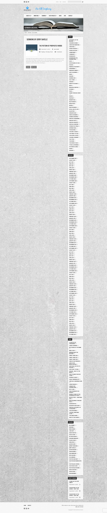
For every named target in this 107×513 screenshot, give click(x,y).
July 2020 (71, 184)
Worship (71, 150)
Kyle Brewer (72, 457)
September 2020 (73, 180)
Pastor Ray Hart (73, 465)
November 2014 (72, 310)
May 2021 (71, 165)
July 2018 (71, 229)
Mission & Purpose (73, 87)
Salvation (71, 111)
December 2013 (72, 330)
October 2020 (72, 178)
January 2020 (72, 195)
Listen (34, 67)
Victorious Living (73, 146)
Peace (70, 91)
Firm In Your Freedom (74, 361)
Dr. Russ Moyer (73, 436)
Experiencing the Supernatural (73, 58)
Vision (70, 148)
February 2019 (72, 216)
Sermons (29, 32)
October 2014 (72, 312)
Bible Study (72, 350)
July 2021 (71, 162)
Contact (29, 505)
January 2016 (72, 285)
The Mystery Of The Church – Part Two (74, 488)
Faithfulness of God (74, 63)
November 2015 (72, 289)
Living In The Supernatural (72, 387)
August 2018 (72, 227)
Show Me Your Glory (74, 405)
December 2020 (72, 175)
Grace (70, 74)
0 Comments (59, 51)
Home (57, 1)
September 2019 (73, 203)
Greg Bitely (72, 442)
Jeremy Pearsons (73, 445)
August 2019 (72, 205)
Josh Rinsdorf (72, 453)
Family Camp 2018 (73, 359)
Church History (73, 50)
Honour (71, 81)
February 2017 (72, 261)
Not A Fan (71, 389)
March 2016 (72, 282)
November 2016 (72, 267)
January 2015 (72, 308)
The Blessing (72, 129)
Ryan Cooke (72, 471)
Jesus (70, 85)
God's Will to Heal (74, 369)
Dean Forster (72, 432)
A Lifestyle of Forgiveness (72, 343)
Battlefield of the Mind (75, 347)
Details (28, 67)
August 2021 (72, 160)
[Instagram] (26, 1)
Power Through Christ (75, 93)
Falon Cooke (72, 440)
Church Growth (73, 48)
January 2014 (72, 328)
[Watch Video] (79, 491)
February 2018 (72, 238)
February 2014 (72, 327)
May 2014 (71, 321)
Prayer (71, 96)
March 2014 (72, 325)
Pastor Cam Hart (73, 459)
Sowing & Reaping (73, 116)
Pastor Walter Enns (74, 467)
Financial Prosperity (74, 66)
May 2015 (71, 300)
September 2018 (73, 225)
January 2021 (72, 173)
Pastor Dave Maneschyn (75, 460)
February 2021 (72, 171)
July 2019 (71, 207)
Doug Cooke (72, 434)
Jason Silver (72, 444)
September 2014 (73, 313)
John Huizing (72, 451)
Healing (71, 76)
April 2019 (71, 212)
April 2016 (71, 280)
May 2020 (71, 188)
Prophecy (43, 51)
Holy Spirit (72, 79)
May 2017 (71, 255)
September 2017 (73, 248)
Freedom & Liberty (73, 70)
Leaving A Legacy (73, 377)
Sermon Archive (31, 27)
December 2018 (72, 220)
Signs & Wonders (73, 114)
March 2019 (72, 214)
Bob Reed (71, 427)
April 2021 (71, 167)
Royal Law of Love (73, 109)
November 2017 (72, 244)
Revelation (72, 103)
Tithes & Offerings (74, 144)
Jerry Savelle (34, 32)
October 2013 (72, 334)
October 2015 (72, 291)
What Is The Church (74, 417)
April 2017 (71, 257)
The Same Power (73, 415)
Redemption (72, 99)
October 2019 (72, 201)
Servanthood (72, 113)
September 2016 (73, 270)
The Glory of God (49, 51)
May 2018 (71, 233)
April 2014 (71, 323)
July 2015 (71, 297)
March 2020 (72, 192)
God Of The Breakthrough (73, 363)
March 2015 (72, 304)
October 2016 (72, 268)
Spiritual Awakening (74, 118)
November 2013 (72, 332)
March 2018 (72, 237)
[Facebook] (24, 1)
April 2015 (71, 302)
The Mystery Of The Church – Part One (74, 495)
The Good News (73, 410)
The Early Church (73, 131)
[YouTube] (28, 1)
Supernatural (72, 128)
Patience (71, 89)
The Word (71, 141)
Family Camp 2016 (73, 355)
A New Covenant (73, 345)
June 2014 (71, 319)
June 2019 (71, 209)
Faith (70, 61)
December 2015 (72, 287)
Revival (71, 105)
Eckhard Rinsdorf (73, 438)
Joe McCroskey (72, 449)
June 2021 (71, 164)
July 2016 (71, 274)
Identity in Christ (73, 83)
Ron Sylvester (72, 469)
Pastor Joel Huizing (74, 464)
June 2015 (71, 298)
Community (72, 54)
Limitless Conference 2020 (75, 381)
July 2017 (71, 252)
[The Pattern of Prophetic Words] (31, 55)
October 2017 (72, 246)
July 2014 (71, 317)
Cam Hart (71, 430)
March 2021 (72, 169)
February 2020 (72, 194)
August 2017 (72, 250)
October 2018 (72, 223)
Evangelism (72, 56)
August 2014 (72, 315)
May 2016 (71, 278)
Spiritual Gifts (73, 120)
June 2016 (71, 276)
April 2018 (71, 235)
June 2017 (71, 254)
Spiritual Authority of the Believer (75, 408)
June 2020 (71, 186)
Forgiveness (72, 68)
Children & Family (73, 43)
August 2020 (72, 182)
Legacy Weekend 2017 (74, 379)
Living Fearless (73, 384)
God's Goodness (73, 72)
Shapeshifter (72, 403)
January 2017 (72, 263)
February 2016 (72, 283)
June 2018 (71, 231)
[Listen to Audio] (79, 484)
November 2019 (72, 199)
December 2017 (72, 242)
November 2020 (72, 177)
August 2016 (72, 272)
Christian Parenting (74, 44)
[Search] (82, 2)
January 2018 (72, 240)
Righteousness (73, 107)
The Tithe (71, 139)
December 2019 (72, 197)
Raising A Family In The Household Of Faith (74, 395)
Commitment (72, 52)
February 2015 (72, 306)
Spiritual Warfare (73, 124)
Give (60, 1)
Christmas (71, 46)
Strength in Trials (74, 126)
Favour (71, 64)
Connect (64, 1)
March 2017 (72, 259)
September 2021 (73, 158)
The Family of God (73, 133)
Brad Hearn (72, 429)
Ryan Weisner (72, 473)
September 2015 (73, 293)
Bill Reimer (71, 425)
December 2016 (72, 265)
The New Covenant (74, 137)
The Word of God (73, 143)
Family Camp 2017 (73, 357)
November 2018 (72, 222)
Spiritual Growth (73, 122)
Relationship (72, 101)
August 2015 (72, 295)
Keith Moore (72, 455)
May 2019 (71, 210)
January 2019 (72, 218)
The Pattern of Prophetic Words (50, 45)
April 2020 (71, 190)
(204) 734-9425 (80, 506)
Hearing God (72, 78)
